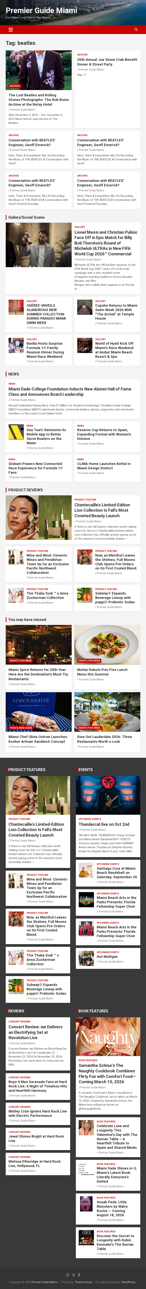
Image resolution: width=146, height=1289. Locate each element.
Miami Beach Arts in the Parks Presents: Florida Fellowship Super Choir (116, 902)
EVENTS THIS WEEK (21, 660)
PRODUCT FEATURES (26, 769)
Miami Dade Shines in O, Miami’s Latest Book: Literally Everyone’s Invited (117, 1174)
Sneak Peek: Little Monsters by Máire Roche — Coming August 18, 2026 (112, 1208)
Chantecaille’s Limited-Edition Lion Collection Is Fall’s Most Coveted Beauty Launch (102, 510)
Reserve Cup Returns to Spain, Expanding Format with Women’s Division (104, 434)
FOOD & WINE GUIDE (21, 728)
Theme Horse (83, 1282)
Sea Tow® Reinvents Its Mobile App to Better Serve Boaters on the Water (46, 436)
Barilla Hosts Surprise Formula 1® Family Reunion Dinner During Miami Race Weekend (45, 350)
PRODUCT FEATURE (85, 499)
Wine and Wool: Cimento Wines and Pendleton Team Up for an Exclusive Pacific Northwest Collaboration (48, 564)
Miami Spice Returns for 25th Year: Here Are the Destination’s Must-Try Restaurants (38, 674)
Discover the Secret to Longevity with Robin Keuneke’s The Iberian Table (115, 1242)
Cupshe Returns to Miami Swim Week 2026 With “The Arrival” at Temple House (116, 312)
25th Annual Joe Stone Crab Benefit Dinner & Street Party (107, 62)
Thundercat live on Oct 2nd (104, 824)
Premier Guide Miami (41, 10)
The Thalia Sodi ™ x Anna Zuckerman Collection (47, 595)
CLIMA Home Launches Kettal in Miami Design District (104, 466)
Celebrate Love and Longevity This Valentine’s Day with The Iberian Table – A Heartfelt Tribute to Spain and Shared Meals (117, 1137)
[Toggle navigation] (11, 29)
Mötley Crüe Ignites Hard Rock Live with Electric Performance (38, 1113)
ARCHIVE (15, 86)
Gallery (80, 227)
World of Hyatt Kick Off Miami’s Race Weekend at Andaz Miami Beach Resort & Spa (114, 350)
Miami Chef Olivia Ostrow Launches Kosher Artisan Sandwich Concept (38, 739)
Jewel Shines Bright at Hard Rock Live (36, 1138)
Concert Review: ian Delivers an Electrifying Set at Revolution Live (36, 1032)
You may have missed (27, 619)
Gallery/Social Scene (26, 217)
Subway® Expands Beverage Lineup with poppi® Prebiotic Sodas (115, 597)
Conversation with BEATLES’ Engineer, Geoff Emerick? (100, 142)
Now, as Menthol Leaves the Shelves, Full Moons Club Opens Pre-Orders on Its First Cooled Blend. (116, 561)
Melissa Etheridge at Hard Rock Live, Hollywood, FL (35, 1163)
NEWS (13, 374)
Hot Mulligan (107, 956)
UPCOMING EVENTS (90, 819)
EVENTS (86, 769)
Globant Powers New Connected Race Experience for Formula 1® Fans (36, 468)
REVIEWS (16, 1011)
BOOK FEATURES (93, 1011)
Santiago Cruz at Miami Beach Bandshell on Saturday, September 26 (117, 872)
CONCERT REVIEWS (19, 1021)
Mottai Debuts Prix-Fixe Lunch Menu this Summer (102, 672)
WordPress (129, 1282)
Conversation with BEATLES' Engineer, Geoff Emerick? (32, 142)
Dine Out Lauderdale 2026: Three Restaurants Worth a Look (104, 739)
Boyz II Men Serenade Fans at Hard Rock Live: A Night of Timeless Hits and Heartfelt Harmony (38, 1086)
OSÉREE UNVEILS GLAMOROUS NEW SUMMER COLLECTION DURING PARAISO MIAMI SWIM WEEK (46, 314)
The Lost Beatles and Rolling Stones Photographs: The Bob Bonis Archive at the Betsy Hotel (39, 100)
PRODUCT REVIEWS (25, 490)
